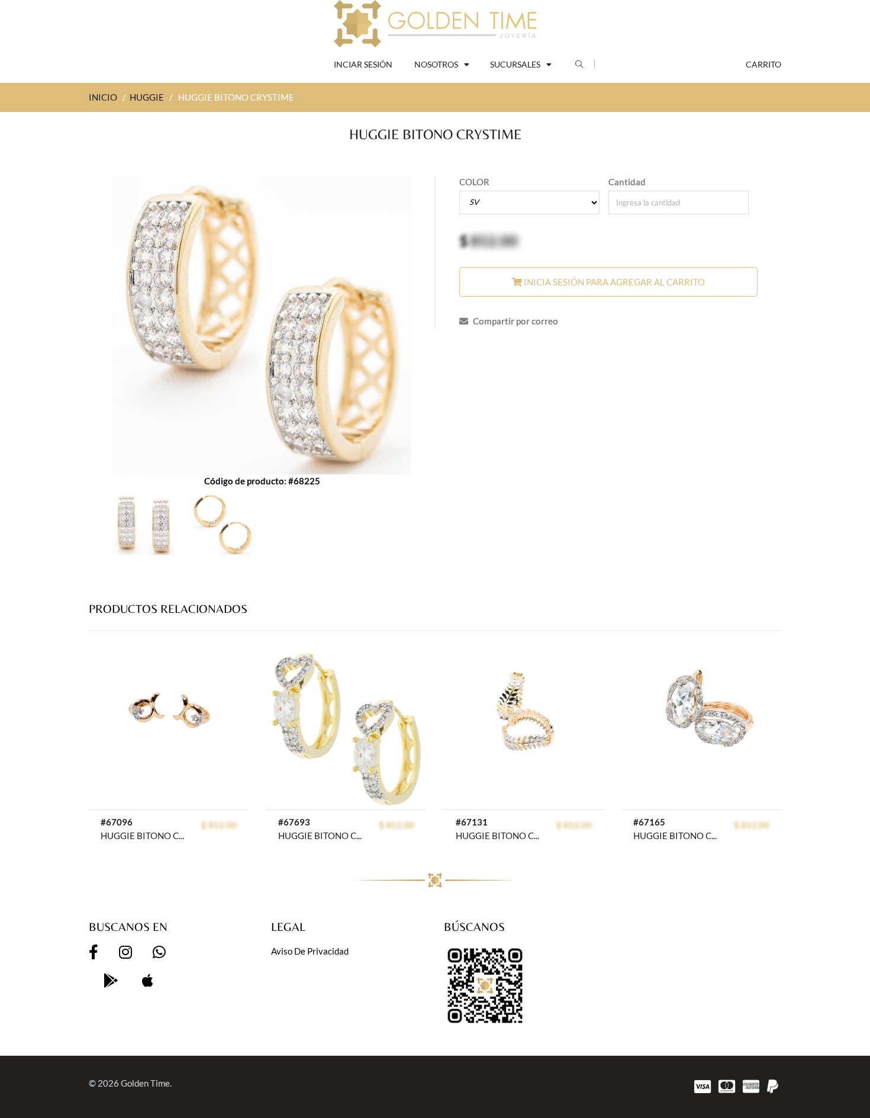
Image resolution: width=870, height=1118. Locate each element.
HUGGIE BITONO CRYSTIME (145, 835)
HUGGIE (147, 97)
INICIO (103, 97)
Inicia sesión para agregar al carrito (613, 282)
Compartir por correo (514, 321)
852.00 (494, 240)
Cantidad (627, 181)
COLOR (474, 181)
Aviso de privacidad (310, 951)
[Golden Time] (435, 23)
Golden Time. (146, 1083)
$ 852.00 (219, 825)
